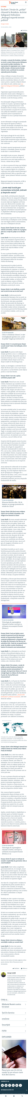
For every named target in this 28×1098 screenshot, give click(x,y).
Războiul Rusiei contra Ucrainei (11, 1005)
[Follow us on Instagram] (9, 1085)
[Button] (24, 31)
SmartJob (6, 1025)
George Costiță (5, 24)
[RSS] (13, 1085)
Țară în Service (8, 1013)
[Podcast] (6, 1096)
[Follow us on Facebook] (2, 1085)
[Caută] (22, 1096)
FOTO (4, 1031)
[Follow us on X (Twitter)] (20, 1085)
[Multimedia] (14, 1096)
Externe (3, 6)
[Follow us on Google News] (16, 1085)
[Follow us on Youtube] (6, 1085)
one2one (5, 1019)
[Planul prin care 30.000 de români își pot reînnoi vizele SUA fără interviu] (14, 1054)
